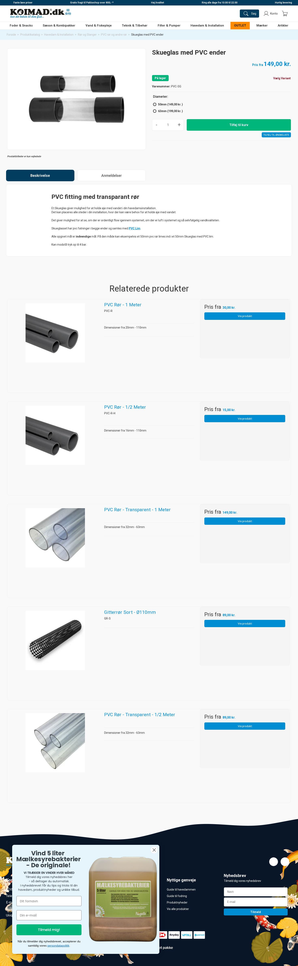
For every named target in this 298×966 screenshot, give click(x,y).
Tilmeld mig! (49, 929)
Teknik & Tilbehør (134, 25)
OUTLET (240, 25)
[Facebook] (273, 861)
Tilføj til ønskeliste (276, 135)
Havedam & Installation (207, 25)
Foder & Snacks (21, 25)
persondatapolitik (58, 945)
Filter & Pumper (169, 25)
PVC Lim (134, 228)
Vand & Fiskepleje (99, 25)
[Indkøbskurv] (285, 14)
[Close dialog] (154, 850)
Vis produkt (245, 316)
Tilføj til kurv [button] (238, 125)
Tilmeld (255, 912)
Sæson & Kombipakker (59, 25)
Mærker (262, 25)
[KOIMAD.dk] (40, 13)
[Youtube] (285, 861)
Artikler (283, 25)
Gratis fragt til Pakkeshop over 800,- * (92, 2)
